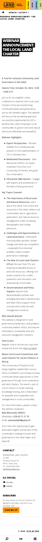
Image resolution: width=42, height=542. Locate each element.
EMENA (36, 4)
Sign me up (11, 510)
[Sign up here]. (30, 348)
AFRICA (13, 12)
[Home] (13, 5)
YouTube (9, 482)
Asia (32, 5)
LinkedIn (9, 486)
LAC (40, 5)
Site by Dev (32, 531)
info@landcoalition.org (11, 469)
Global (28, 5)
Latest (23, 12)
